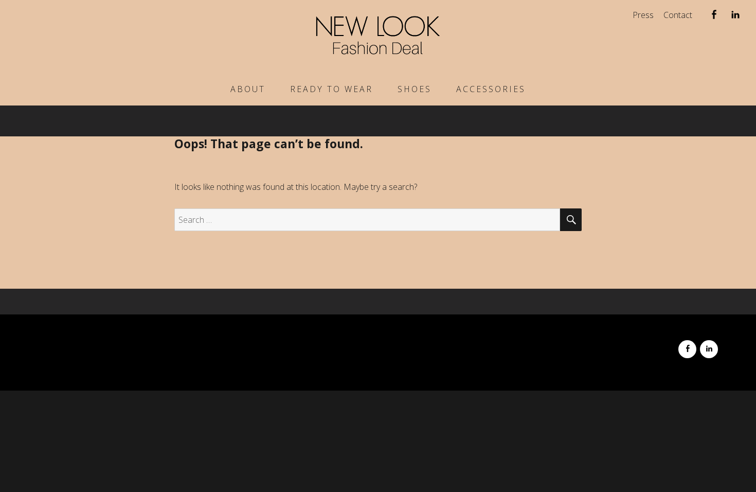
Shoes (414, 89)
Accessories (491, 89)
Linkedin (735, 17)
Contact (677, 15)
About (247, 89)
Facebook (714, 17)
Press (643, 15)
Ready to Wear (331, 89)
